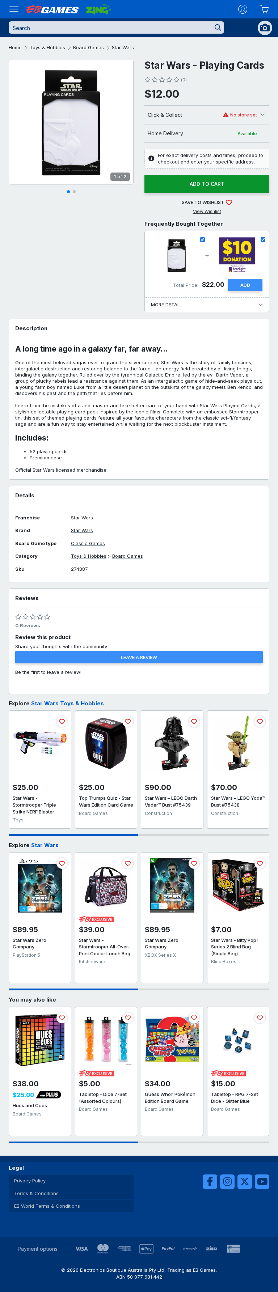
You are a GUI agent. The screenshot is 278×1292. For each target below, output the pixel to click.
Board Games (88, 47)
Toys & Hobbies (47, 47)
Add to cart (207, 184)
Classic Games (88, 543)
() (184, 79)
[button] (68, 191)
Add (245, 285)
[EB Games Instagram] (227, 1181)
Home (15, 47)
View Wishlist (207, 211)
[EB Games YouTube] (262, 1181)
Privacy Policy (30, 1180)
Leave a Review (139, 657)
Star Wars (123, 47)
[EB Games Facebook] (210, 1181)
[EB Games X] (244, 1181)
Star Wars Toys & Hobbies (67, 703)
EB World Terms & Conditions (47, 1206)
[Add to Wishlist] (61, 721)
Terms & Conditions (36, 1193)
